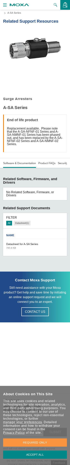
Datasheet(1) (22, 223)
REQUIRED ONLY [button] (35, 442)
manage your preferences (22, 422)
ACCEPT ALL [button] (35, 454)
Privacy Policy (14, 432)
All (9, 223)
